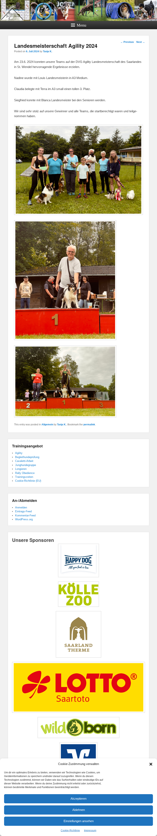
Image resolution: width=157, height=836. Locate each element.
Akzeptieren (78, 798)
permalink (89, 424)
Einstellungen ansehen (79, 821)
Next (140, 42)
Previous (127, 42)
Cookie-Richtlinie (70, 830)
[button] (151, 764)
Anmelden (21, 507)
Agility (18, 453)
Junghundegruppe (25, 465)
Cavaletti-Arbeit (24, 460)
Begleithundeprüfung (27, 457)
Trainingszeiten (24, 476)
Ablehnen (78, 810)
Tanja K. (47, 51)
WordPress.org (24, 519)
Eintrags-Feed (23, 511)
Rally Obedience (25, 473)
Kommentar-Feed (25, 515)
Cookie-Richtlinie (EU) (28, 480)
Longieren (21, 468)
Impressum (90, 830)
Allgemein (47, 424)
